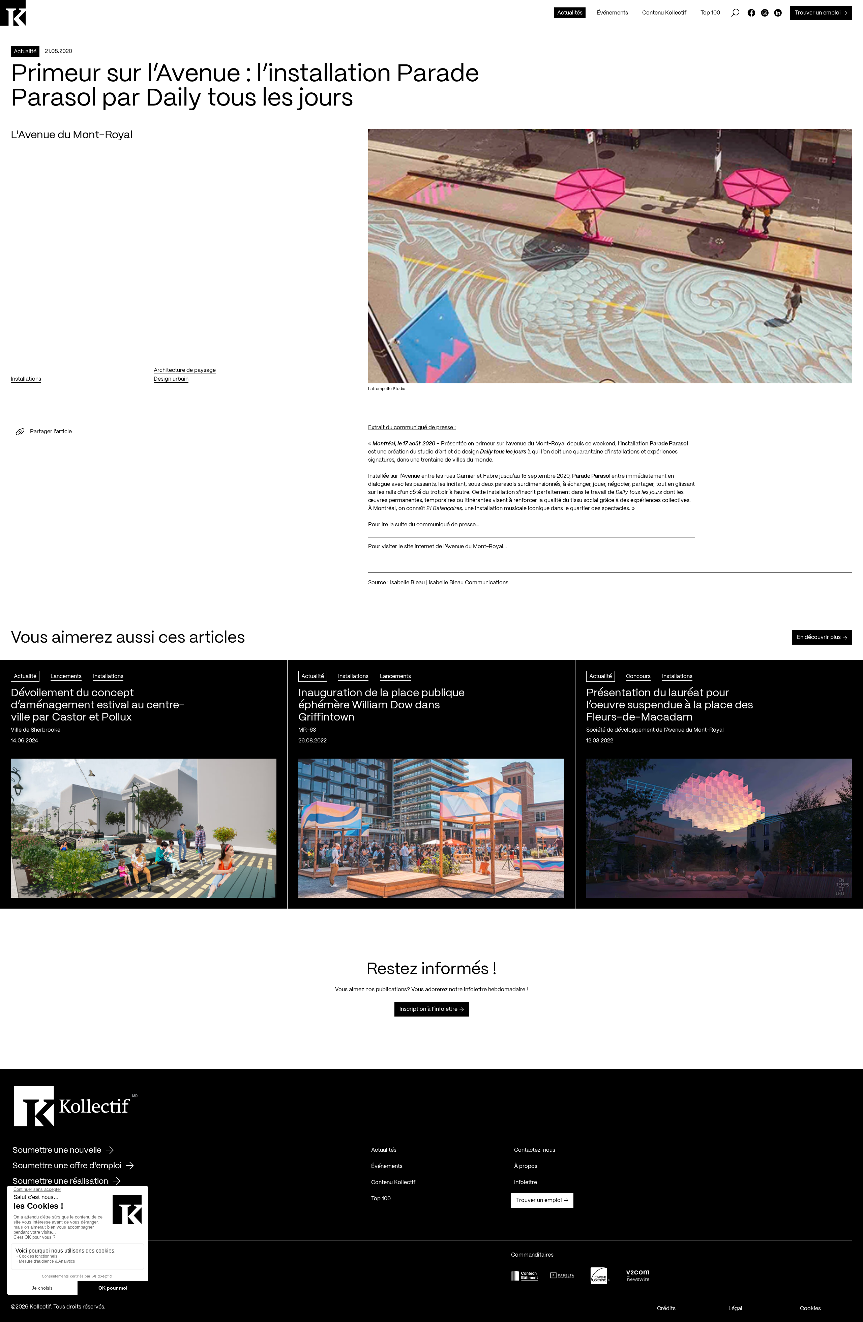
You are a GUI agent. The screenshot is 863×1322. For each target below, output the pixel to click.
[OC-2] (600, 1275)
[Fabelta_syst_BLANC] (562, 1275)
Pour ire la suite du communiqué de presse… (423, 524)
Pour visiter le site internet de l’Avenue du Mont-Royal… (437, 546)
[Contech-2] (524, 1275)
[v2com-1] (637, 1275)
